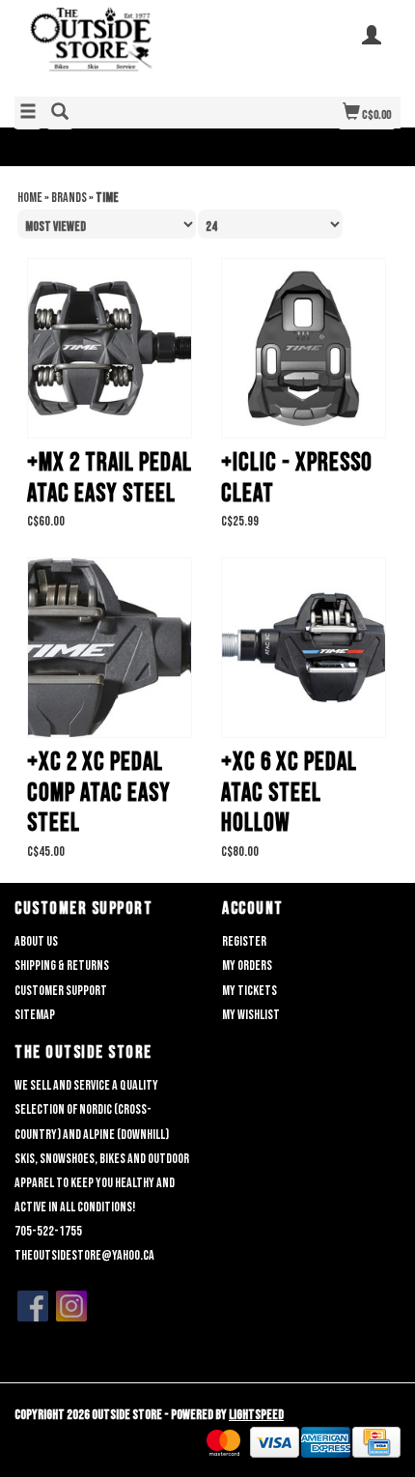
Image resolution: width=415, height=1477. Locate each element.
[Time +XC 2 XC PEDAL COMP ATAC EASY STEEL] (109, 647)
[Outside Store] (111, 46)
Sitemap (34, 1015)
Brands (69, 197)
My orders (247, 965)
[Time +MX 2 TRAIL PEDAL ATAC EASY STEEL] (109, 348)
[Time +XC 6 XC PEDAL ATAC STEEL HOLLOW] (303, 647)
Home (29, 197)
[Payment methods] (223, 1442)
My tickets (249, 990)
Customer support (60, 990)
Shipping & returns (61, 965)
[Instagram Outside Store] (71, 1306)
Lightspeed (256, 1414)
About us (36, 941)
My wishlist (251, 1015)
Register (244, 941)
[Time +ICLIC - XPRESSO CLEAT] (303, 348)
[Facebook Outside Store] (32, 1306)
